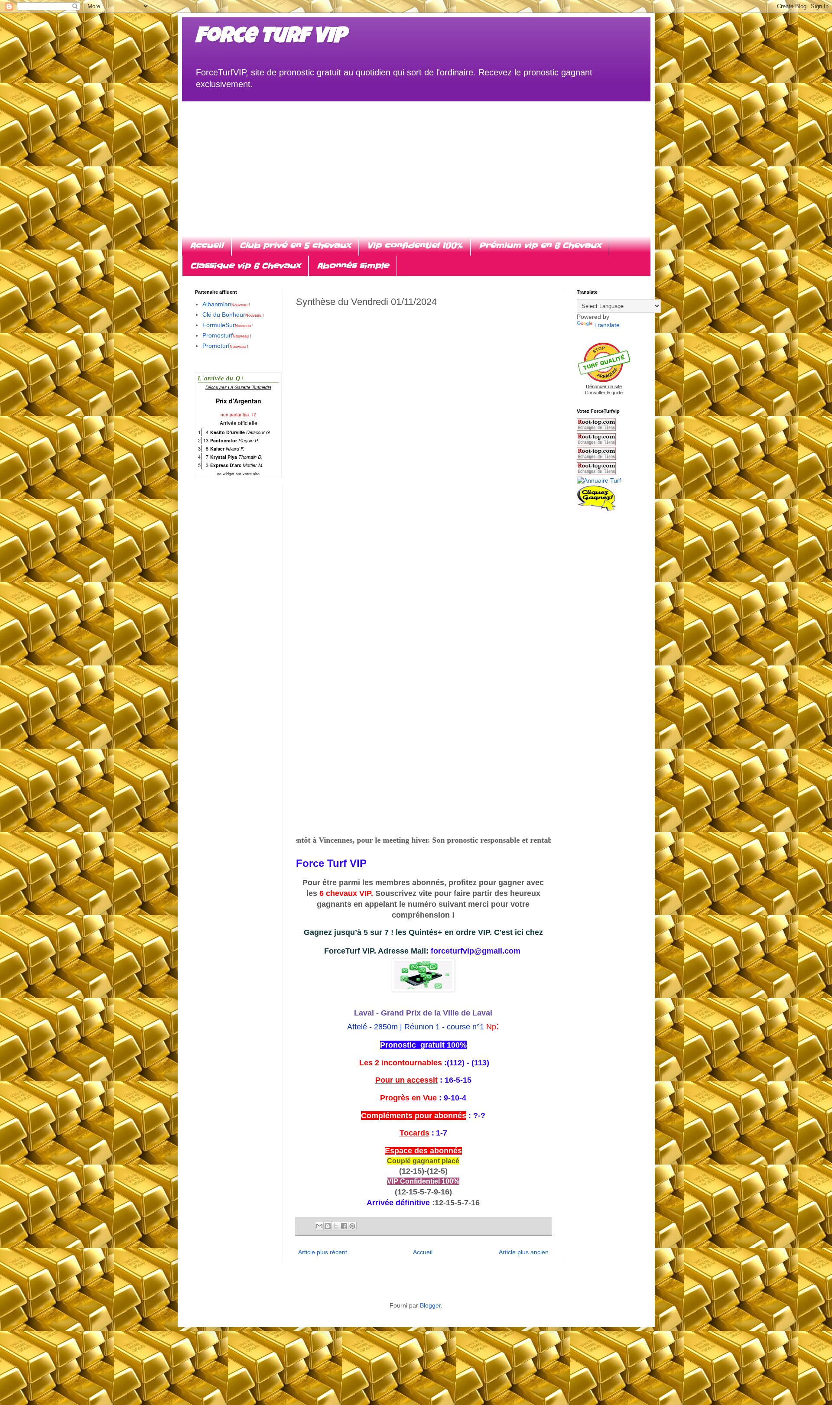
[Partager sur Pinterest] (352, 1226)
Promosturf (226, 335)
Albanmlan (226, 304)
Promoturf (225, 345)
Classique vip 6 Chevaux (245, 265)
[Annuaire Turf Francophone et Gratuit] (599, 480)
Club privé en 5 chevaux (295, 245)
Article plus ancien (524, 1252)
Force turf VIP (270, 38)
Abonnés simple (353, 265)
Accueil (206, 245)
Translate (607, 324)
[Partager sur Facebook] (344, 1226)
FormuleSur (228, 324)
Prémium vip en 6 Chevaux (540, 245)
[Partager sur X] (336, 1226)
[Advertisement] (416, 162)
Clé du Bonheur (233, 314)
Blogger (430, 1305)
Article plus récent (322, 1252)
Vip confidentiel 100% (414, 245)
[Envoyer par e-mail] (319, 1226)
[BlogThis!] (327, 1226)
